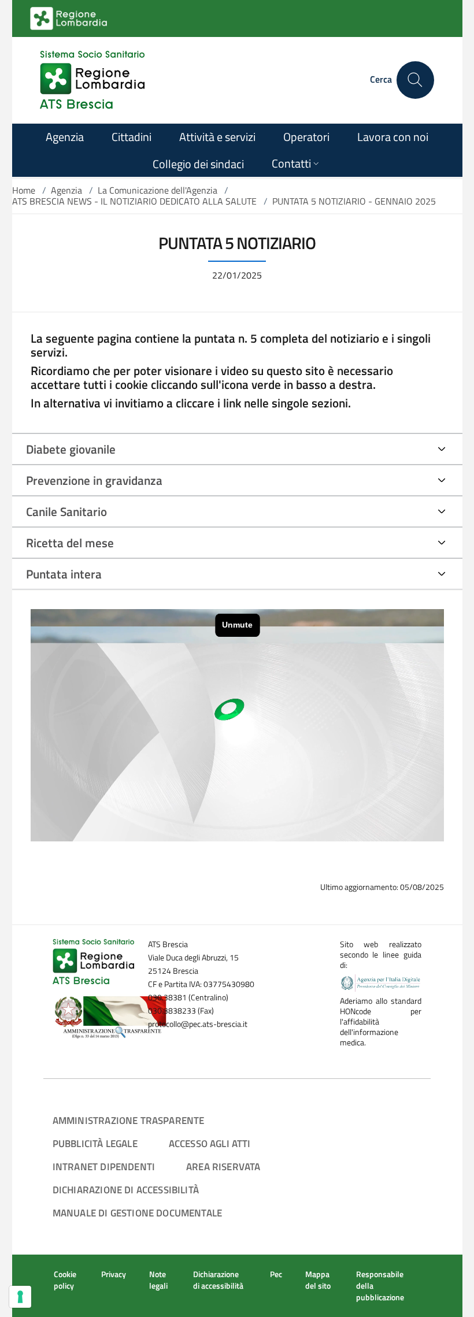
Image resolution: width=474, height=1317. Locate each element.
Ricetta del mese (70, 542)
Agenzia (66, 190)
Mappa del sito (318, 1280)
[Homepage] (92, 80)
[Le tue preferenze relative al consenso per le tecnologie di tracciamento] (20, 1297)
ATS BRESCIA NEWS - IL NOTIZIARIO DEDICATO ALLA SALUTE (134, 201)
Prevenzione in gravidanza (94, 480)
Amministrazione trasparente (129, 1120)
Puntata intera (64, 574)
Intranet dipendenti (104, 1166)
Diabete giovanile (71, 449)
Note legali (158, 1280)
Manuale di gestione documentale (137, 1212)
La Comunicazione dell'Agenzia (157, 190)
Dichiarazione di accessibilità (126, 1189)
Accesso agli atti (210, 1143)
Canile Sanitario (66, 511)
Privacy (113, 1274)
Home (23, 190)
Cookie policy (65, 1280)
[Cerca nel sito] (415, 80)
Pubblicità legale (95, 1143)
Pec (276, 1274)
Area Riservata (223, 1166)
